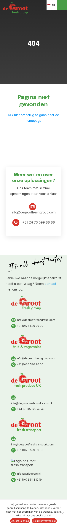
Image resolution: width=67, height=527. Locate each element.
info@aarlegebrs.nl (29, 473)
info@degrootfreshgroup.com (36, 320)
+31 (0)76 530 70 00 (30, 326)
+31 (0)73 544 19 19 (29, 479)
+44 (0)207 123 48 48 (30, 409)
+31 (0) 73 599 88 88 (38, 222)
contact (50, 284)
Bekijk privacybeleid (44, 520)
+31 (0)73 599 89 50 (30, 450)
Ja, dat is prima (20, 520)
